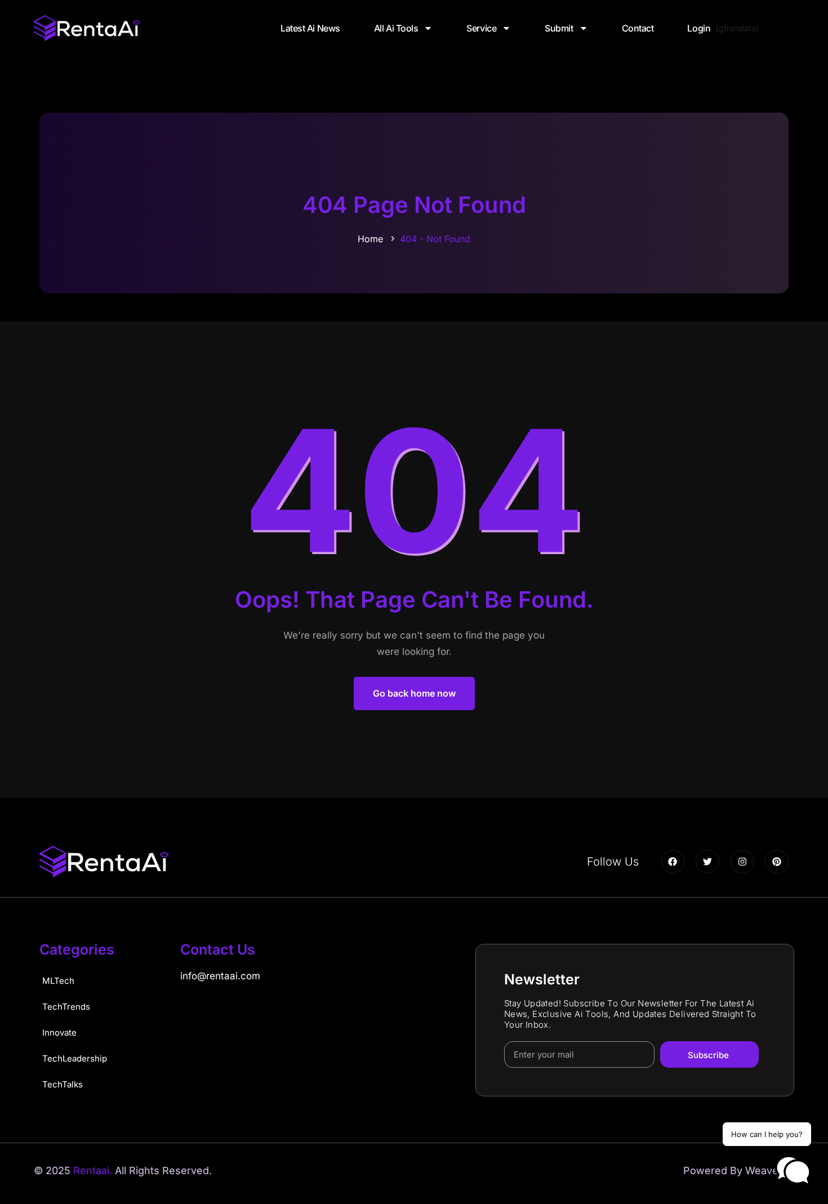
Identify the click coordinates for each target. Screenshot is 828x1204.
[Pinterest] (777, 861)
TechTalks (62, 1084)
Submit (559, 28)
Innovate (59, 1032)
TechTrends (66, 1006)
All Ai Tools (396, 28)
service (481, 28)
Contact (638, 28)
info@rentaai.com (220, 976)
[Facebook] (673, 861)
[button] (793, 1170)
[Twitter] (707, 861)
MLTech (58, 980)
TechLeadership (74, 1058)
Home (370, 238)
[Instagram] (742, 861)
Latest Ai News (310, 28)
